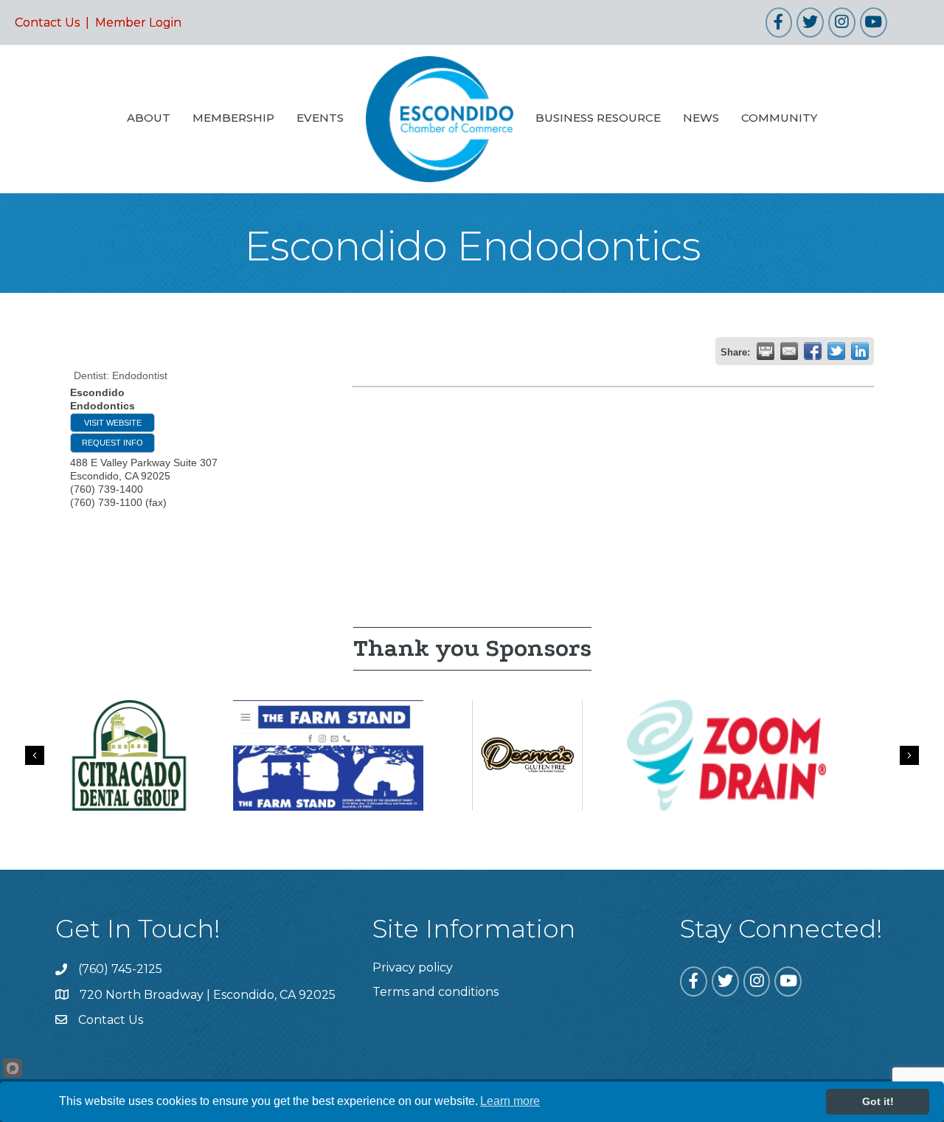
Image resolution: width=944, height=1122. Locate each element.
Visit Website (113, 422)
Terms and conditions (435, 992)
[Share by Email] (789, 351)
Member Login (138, 22)
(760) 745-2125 (120, 969)
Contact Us (47, 22)
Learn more (510, 1101)
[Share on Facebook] (813, 351)
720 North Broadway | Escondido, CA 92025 (208, 995)
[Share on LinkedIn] (860, 351)
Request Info (112, 442)
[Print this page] (765, 351)
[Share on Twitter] (836, 351)
